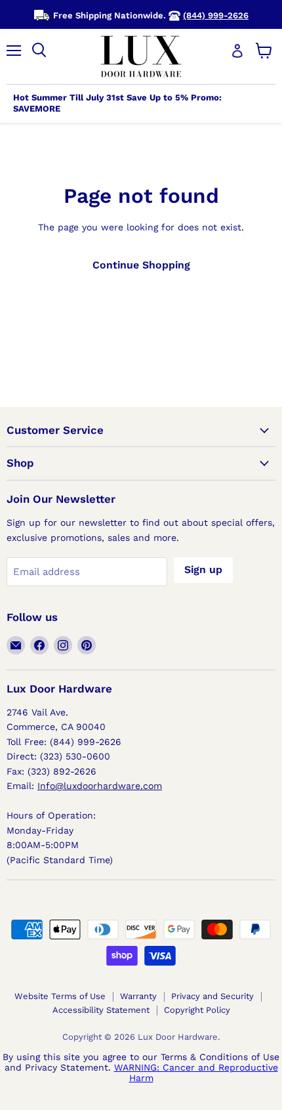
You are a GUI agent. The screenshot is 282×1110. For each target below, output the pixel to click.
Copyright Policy (197, 1010)
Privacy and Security (212, 996)
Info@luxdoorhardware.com (99, 785)
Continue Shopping (141, 265)
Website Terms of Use (60, 996)
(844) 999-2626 (216, 15)
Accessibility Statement (101, 1010)
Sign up (203, 569)
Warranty (138, 996)
